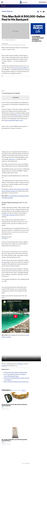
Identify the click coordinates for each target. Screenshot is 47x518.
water (4, 262)
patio (11, 269)
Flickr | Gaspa (4, 238)
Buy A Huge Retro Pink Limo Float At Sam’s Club (16, 381)
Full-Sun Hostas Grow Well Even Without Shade (15, 372)
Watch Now (42, 2)
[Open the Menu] (2, 2)
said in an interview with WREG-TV (20, 67)
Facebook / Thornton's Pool (10, 39)
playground (11, 159)
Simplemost (20, 364)
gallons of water (17, 115)
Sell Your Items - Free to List (15, 391)
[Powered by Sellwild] (27, 463)
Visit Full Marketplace (24, 390)
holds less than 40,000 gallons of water (14, 120)
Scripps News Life (7, 11)
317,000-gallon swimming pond (9, 215)
